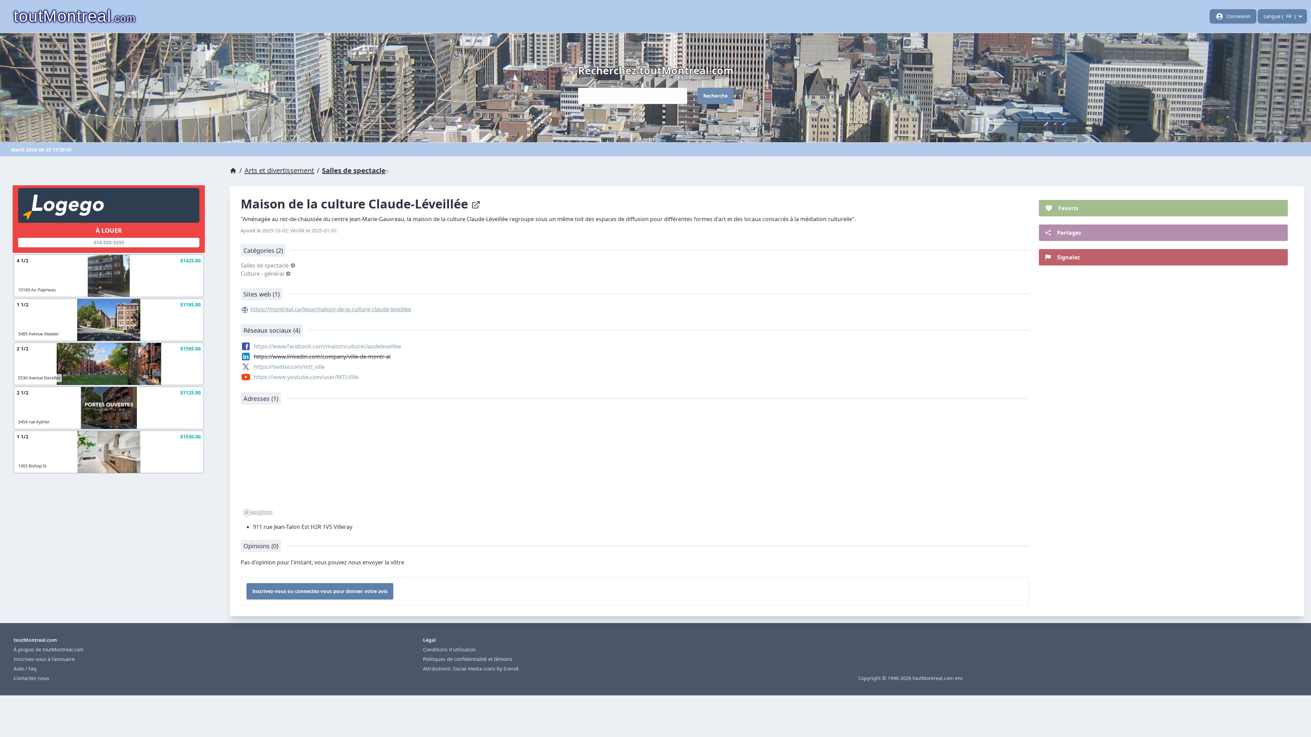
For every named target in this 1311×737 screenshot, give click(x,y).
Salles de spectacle (353, 170)
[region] (635, 464)
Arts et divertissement (279, 170)
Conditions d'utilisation (449, 649)
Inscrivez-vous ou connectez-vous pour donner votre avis (319, 591)
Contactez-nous (31, 678)
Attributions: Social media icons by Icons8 (471, 668)
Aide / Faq (25, 668)
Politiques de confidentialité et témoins (467, 659)
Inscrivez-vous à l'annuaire (44, 659)
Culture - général (263, 273)
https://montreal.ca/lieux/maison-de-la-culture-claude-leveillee (330, 309)
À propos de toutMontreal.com (49, 649)
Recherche (715, 95)
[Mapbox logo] (258, 513)
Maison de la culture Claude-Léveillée (356, 204)
